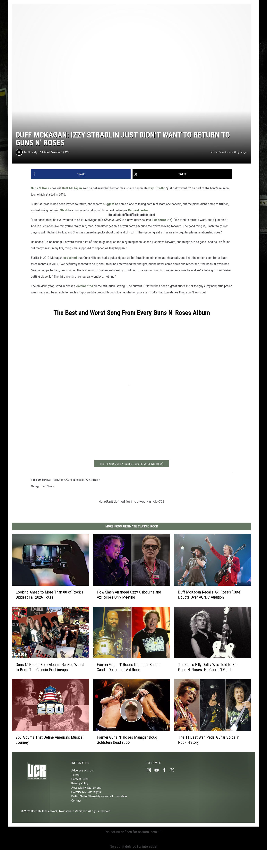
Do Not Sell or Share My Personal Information (99, 796)
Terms (75, 774)
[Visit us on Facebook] (166, 770)
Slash (64, 210)
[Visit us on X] (174, 770)
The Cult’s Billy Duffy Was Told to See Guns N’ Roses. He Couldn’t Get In (208, 667)
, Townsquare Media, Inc (72, 811)
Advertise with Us (82, 770)
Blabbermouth (161, 220)
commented (84, 286)
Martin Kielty (30, 152)
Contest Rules (80, 779)
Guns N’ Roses (41, 188)
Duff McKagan (72, 188)
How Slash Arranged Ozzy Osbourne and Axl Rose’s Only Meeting (129, 594)
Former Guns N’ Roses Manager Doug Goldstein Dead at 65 (127, 740)
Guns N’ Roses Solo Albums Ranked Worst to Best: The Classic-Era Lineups (50, 667)
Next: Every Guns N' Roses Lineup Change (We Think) (131, 463)
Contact (76, 800)
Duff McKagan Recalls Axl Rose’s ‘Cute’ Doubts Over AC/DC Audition (209, 594)
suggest (108, 204)
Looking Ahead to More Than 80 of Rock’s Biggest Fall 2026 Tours (49, 594)
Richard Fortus (138, 210)
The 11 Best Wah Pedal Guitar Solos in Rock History (208, 740)
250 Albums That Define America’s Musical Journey (49, 740)
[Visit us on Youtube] (158, 770)
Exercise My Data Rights (86, 792)
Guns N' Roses (75, 479)
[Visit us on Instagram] (150, 770)
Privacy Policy (79, 783)
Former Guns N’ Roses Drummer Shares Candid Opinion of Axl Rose (128, 667)
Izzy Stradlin (156, 188)
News (50, 486)
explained (70, 258)
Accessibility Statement (86, 787)
